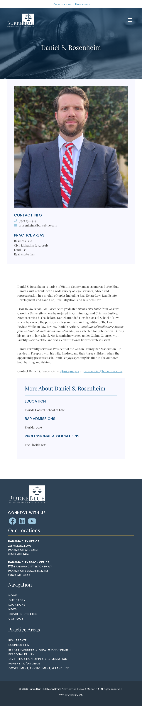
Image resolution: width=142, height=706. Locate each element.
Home (13, 595)
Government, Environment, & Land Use (39, 668)
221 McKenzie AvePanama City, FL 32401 (23, 548)
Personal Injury (21, 654)
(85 (10, 554)
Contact (16, 618)
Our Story (17, 600)
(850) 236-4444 (28, 221)
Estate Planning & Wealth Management (40, 649)
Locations (83, 4)
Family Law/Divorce (24, 663)
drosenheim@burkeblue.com (38, 225)
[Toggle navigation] (130, 20)
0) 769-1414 (21, 554)
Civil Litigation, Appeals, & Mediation (38, 659)
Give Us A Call (63, 4)
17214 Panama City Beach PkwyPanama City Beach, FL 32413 (30, 568)
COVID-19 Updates (23, 614)
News (13, 609)
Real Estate (18, 640)
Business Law (19, 645)
